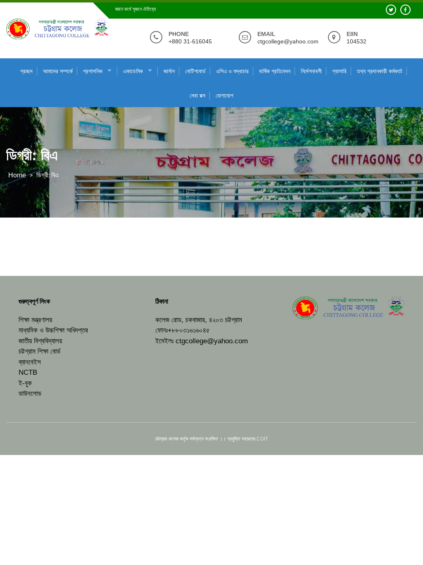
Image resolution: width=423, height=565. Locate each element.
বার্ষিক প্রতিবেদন (274, 71)
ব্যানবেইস (30, 362)
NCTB (28, 372)
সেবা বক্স (197, 95)
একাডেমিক (133, 71)
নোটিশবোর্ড (195, 71)
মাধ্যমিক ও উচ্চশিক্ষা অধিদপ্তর (53, 330)
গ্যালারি (339, 71)
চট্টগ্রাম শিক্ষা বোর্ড (39, 351)
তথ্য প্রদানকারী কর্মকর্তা (379, 71)
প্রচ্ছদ (26, 71)
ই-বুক (25, 383)
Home (17, 175)
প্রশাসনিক (92, 71)
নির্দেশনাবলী (311, 71)
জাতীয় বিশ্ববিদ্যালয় (40, 341)
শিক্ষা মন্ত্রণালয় (35, 320)
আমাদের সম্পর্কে (58, 71)
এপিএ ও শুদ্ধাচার (232, 71)
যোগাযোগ (224, 95)
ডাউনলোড (30, 393)
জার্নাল (169, 71)
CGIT (262, 439)
